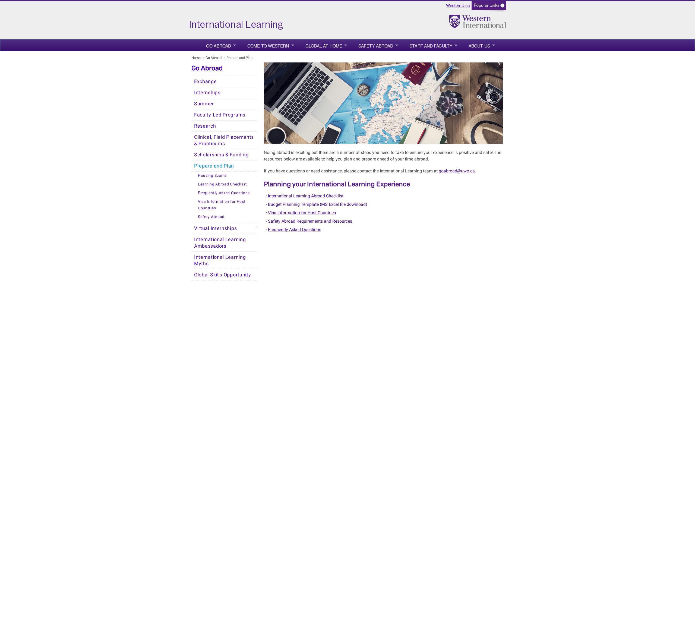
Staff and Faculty (430, 46)
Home (196, 58)
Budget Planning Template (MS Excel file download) (317, 204)
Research (205, 126)
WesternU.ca (458, 5)
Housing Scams (212, 175)
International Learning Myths (220, 260)
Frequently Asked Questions (224, 193)
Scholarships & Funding (221, 154)
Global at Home (323, 46)
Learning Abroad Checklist (222, 184)
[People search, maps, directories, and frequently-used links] (489, 7)
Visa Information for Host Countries (222, 204)
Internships (207, 92)
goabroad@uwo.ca (457, 171)
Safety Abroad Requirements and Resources (310, 221)
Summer (204, 103)
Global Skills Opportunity (222, 275)
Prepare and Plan (214, 166)
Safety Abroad (375, 46)
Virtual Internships (215, 228)
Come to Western (268, 46)
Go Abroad (218, 46)
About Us (479, 46)
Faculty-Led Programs (219, 115)
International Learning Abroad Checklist (305, 195)
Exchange (205, 81)
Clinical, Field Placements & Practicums (224, 140)
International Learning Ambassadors (220, 243)
